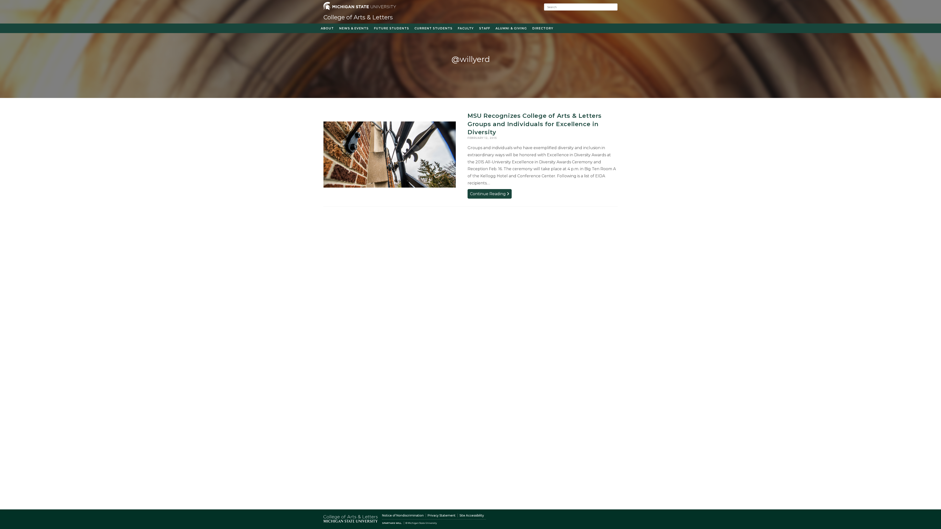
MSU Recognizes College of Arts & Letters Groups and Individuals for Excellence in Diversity (535, 124)
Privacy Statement (442, 515)
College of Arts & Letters (358, 17)
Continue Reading (491, 195)
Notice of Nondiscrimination (403, 515)
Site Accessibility (471, 515)
